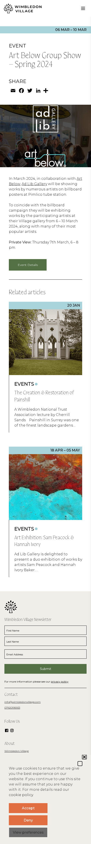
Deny (28, 820)
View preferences (28, 832)
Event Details (28, 265)
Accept (28, 808)
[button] (80, 763)
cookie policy (21, 795)
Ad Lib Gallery (34, 184)
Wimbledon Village (16, 751)
